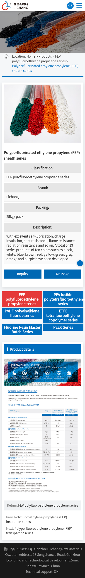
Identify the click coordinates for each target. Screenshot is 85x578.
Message (62, 274)
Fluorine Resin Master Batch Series (22, 329)
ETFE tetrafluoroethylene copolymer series (63, 315)
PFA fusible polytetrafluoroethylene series (63, 299)
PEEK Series (63, 327)
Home (31, 56)
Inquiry (22, 274)
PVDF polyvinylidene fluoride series (22, 313)
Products (45, 56)
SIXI (56, 571)
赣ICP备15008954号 (18, 549)
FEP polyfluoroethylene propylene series (37, 177)
